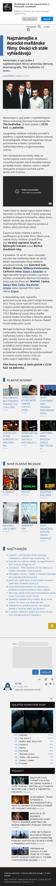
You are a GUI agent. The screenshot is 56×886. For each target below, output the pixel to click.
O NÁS (47, 27)
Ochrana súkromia (11, 873)
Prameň (23, 763)
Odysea (23, 735)
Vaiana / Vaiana (26, 760)
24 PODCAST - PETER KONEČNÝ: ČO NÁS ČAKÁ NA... (10, 439)
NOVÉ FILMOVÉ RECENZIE (24, 464)
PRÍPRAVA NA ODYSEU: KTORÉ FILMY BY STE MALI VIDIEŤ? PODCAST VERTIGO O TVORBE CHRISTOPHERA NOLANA (31, 854)
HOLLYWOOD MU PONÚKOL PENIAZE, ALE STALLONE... (11, 402)
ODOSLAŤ (46, 672)
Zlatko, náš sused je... (29, 757)
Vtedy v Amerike (33, 271)
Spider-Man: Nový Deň (30, 741)
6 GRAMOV (9, 492)
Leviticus (23, 744)
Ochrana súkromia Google (32, 873)
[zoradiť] (52, 679)
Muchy (22, 747)
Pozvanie (23, 750)
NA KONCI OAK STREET (10, 527)
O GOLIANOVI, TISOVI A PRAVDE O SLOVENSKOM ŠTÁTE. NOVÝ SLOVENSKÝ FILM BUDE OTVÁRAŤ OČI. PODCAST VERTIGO (31, 802)
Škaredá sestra (26, 753)
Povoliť (47, 18)
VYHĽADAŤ (31, 27)
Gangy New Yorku (14, 284)
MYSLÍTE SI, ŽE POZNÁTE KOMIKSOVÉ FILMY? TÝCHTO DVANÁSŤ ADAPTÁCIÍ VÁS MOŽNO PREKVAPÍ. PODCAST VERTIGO (31, 819)
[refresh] (46, 679)
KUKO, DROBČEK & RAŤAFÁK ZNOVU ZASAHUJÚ (46, 532)
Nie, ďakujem (30, 18)
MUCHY (26, 492)
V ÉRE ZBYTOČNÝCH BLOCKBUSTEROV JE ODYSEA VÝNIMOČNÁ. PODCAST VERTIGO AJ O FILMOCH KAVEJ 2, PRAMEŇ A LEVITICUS (32, 838)
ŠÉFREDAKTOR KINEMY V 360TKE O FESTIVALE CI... (29, 438)
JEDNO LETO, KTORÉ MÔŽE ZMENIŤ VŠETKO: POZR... (29, 404)
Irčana (15, 291)
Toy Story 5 (25, 738)
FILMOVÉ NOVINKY (19, 380)
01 (39, 679)
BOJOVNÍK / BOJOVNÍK (46, 494)
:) (35, 672)
